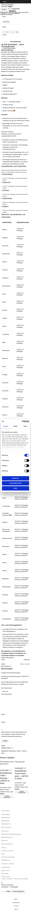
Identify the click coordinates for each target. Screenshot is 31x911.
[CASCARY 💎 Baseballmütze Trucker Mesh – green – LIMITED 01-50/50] (20, 761)
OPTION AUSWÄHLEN (18, 891)
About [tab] (25, 426)
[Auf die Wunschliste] (6, 767)
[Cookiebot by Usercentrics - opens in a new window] (22, 421)
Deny (15, 488)
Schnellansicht (2, 767)
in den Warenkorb (15, 41)
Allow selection (15, 483)
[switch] (26, 460)
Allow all (15, 478)
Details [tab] (15, 426)
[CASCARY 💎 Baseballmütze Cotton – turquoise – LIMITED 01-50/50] (7, 762)
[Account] (29, 1)
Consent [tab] (5, 426)
